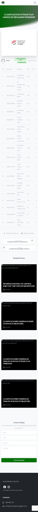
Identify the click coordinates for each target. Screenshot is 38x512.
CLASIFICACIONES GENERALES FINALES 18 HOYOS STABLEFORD (16, 400)
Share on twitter (29, 233)
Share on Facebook (12, 233)
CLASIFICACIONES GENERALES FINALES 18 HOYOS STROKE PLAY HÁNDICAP (16, 361)
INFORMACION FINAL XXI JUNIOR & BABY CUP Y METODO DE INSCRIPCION (19, 285)
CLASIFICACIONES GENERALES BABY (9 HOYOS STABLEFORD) (18, 322)
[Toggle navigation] (35, 2)
